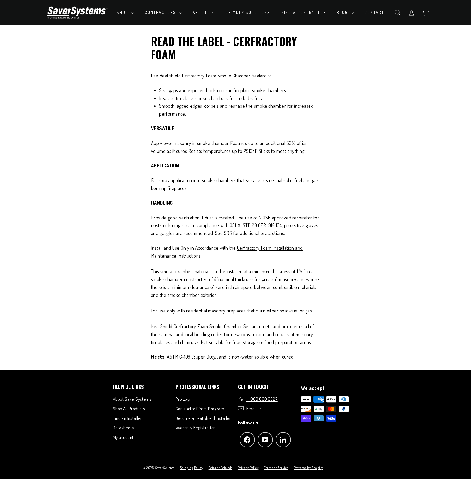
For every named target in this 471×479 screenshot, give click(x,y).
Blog (343, 12)
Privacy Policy (248, 467)
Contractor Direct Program (200, 408)
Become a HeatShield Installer (203, 418)
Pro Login (184, 399)
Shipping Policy (191, 467)
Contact (374, 12)
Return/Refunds (220, 467)
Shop (123, 12)
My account (123, 437)
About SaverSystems (132, 399)
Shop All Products (129, 408)
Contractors (161, 12)
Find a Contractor (303, 12)
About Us (204, 12)
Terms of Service (276, 467)
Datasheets (123, 427)
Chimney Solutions (247, 12)
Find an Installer (127, 418)
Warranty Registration (196, 427)
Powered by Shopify (308, 467)
